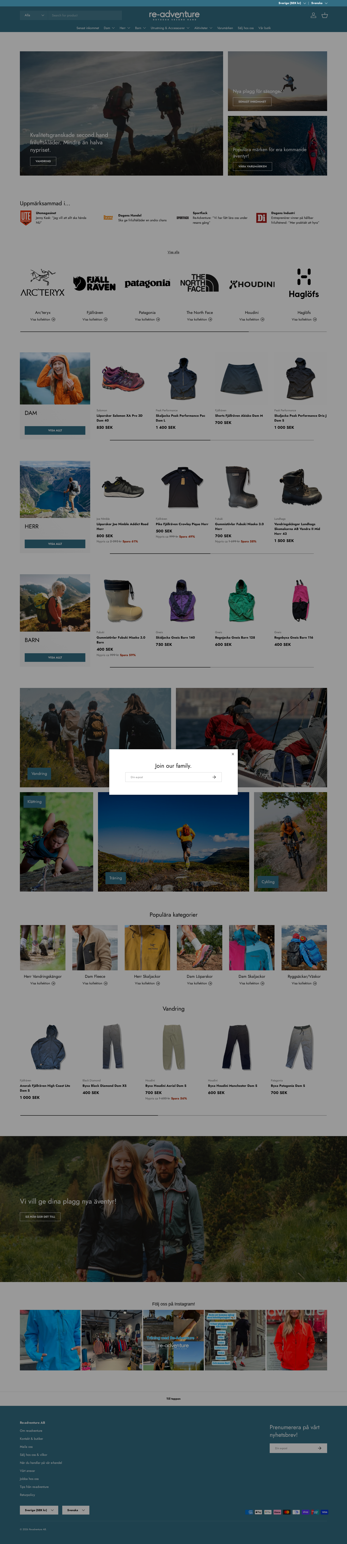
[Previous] (26, 1340)
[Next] (321, 1340)
